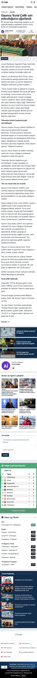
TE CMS (4, 2)
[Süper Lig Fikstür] (34, 517)
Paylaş (5, 58)
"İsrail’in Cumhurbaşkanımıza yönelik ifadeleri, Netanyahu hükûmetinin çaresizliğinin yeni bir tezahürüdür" (10, 392)
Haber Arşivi (7, 657)
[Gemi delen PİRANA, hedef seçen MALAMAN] (10, 420)
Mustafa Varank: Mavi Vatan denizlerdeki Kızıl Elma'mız (27, 427)
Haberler (4, 12)
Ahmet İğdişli (16, 364)
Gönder (5, 455)
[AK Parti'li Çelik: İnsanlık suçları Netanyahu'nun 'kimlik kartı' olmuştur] (10, 403)
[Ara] (32, 2)
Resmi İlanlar (19, 7)
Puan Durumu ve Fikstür (28, 648)
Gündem (29, 7)
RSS (5, 667)
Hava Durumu (26, 643)
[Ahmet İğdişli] (6, 365)
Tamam (23, 675)
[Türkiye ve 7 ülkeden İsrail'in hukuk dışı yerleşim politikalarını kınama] (27, 403)
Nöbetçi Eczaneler (8, 643)
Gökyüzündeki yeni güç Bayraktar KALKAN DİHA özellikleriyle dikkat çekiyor (27, 391)
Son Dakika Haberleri (27, 652)
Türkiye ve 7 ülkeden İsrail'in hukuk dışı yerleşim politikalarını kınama (27, 411)
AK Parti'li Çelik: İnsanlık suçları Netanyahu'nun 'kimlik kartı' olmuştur (8, 411)
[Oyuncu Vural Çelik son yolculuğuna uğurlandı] (18, 45)
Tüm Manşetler (7, 652)
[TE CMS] (18, 634)
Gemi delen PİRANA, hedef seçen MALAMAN (9, 427)
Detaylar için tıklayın (18, 510)
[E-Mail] (13, 368)
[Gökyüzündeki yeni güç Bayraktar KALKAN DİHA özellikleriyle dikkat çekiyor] (27, 383)
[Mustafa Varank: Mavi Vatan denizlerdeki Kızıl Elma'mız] (27, 420)
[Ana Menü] (34, 2)
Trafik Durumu (7, 648)
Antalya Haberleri (7, 7)
